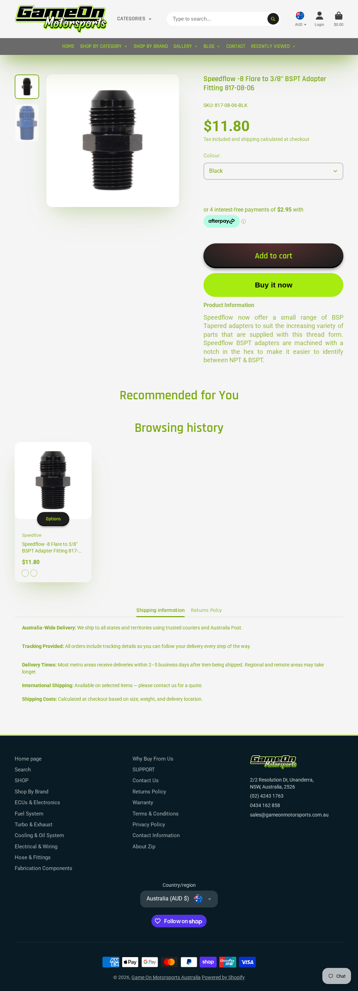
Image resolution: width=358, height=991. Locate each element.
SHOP (21, 780)
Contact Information (156, 835)
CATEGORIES (131, 18)
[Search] (273, 19)
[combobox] (223, 19)
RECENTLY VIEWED (270, 46)
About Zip (144, 846)
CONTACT (235, 46)
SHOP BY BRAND (151, 46)
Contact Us (146, 780)
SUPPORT (144, 770)
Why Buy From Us (153, 759)
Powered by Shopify (223, 977)
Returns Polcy (206, 610)
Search (23, 770)
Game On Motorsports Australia (166, 977)
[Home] (61, 19)
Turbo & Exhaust (33, 824)
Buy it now (273, 285)
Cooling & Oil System (39, 835)
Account (319, 19)
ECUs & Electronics (37, 802)
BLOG (208, 46)
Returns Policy (149, 792)
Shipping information (160, 610)
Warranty (143, 802)
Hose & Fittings (33, 857)
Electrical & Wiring (36, 846)
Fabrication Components (43, 868)
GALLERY (182, 46)
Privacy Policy (149, 824)
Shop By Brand (31, 792)
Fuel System (29, 814)
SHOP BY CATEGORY (101, 46)
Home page (28, 759)
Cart (338, 19)
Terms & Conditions (156, 814)
